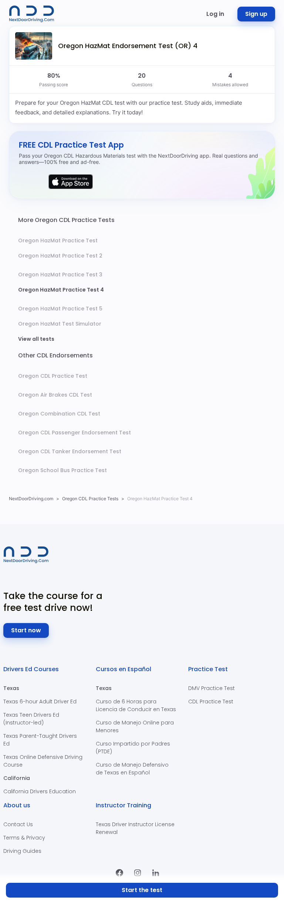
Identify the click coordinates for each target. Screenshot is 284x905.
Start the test (142, 890)
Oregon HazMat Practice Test (58, 240)
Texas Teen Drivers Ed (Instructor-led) (31, 718)
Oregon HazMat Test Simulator (59, 323)
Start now (26, 630)
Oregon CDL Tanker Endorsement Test (69, 451)
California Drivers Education (39, 791)
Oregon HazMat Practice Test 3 (60, 274)
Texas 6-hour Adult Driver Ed (40, 701)
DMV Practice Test (211, 688)
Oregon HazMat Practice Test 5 (60, 308)
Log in (215, 14)
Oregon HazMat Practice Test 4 (61, 289)
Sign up (256, 14)
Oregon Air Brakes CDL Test (55, 394)
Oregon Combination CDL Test (59, 413)
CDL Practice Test (210, 701)
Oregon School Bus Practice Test (62, 470)
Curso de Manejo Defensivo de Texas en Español (132, 768)
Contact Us (18, 824)
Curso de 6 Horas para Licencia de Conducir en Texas (136, 705)
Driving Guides (22, 851)
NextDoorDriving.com (31, 498)
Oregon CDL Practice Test (52, 376)
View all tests (36, 339)
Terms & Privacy (24, 837)
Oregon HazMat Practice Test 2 (60, 255)
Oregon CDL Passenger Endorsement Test (74, 432)
